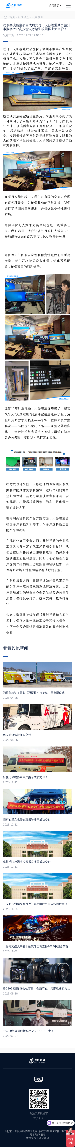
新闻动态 (23, 17)
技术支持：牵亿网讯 (37, 1138)
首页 (12, 17)
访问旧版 (54, 5)
